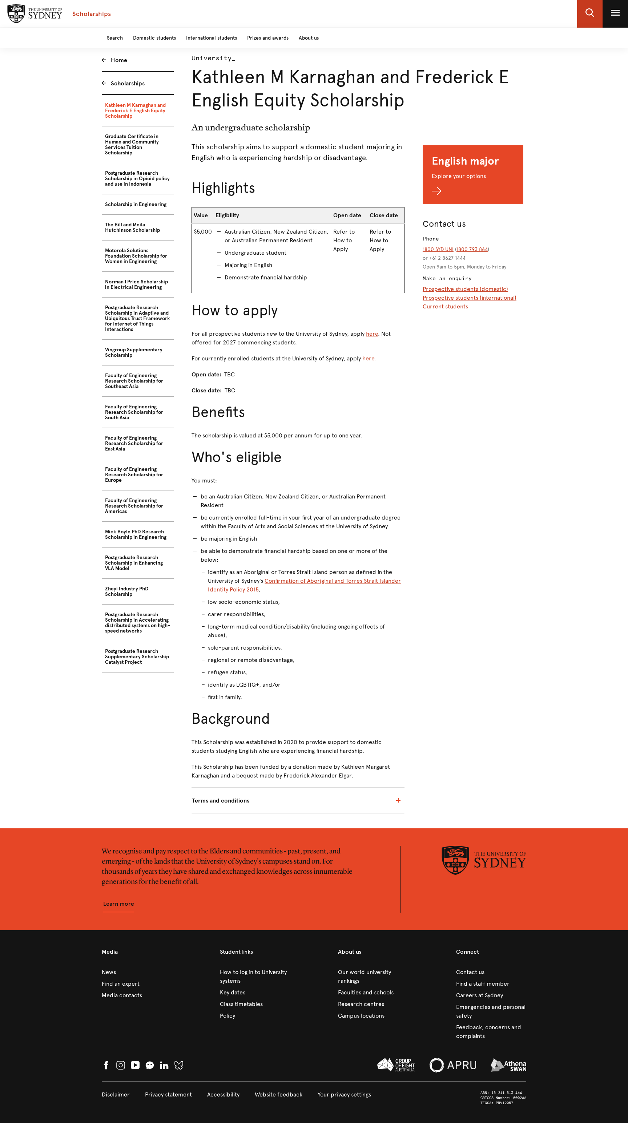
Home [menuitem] (119, 60)
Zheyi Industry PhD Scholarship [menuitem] (127, 591)
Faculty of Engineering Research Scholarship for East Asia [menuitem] (134, 443)
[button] (590, 14)
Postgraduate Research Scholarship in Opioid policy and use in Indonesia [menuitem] (137, 178)
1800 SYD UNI (438, 249)
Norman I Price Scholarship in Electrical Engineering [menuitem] (136, 284)
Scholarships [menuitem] (128, 83)
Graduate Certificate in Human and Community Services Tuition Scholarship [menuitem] (132, 144)
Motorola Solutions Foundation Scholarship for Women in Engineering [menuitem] (136, 255)
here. (369, 358)
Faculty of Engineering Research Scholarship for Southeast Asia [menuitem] (134, 380)
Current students (445, 306)
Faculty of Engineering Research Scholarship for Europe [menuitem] (134, 474)
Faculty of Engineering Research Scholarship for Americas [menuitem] (134, 505)
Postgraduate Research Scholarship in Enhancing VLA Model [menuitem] (134, 562)
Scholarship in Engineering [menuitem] (135, 204)
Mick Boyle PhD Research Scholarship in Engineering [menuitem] (135, 534)
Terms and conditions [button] (220, 800)
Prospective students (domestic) (465, 289)
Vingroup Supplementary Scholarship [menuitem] (133, 352)
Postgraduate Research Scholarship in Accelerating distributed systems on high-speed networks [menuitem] (137, 622)
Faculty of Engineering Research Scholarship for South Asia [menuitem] (134, 412)
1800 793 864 (472, 249)
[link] (137, 972)
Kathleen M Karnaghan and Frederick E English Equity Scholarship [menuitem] (135, 110)
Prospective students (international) (469, 297)
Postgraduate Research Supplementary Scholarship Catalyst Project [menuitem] (137, 656)
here (372, 333)
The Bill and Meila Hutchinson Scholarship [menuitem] (132, 227)
